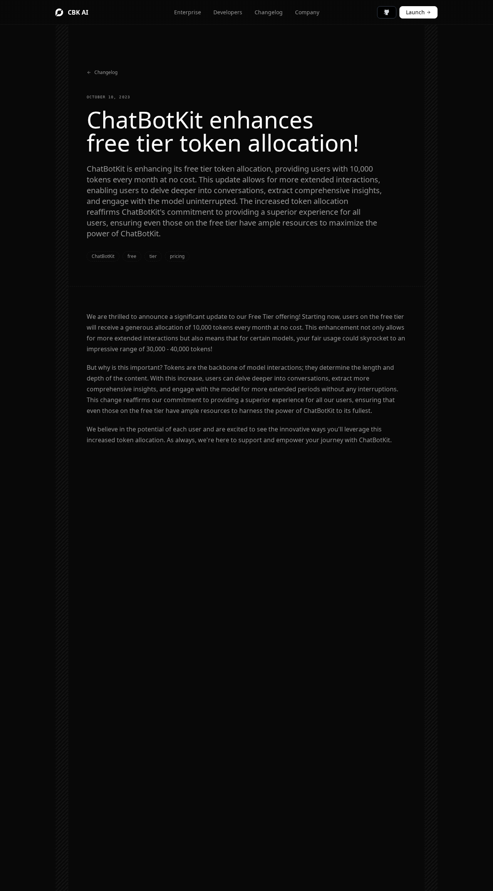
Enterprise (187, 12)
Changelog (269, 12)
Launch (415, 12)
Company (307, 12)
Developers (227, 12)
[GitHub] (386, 12)
